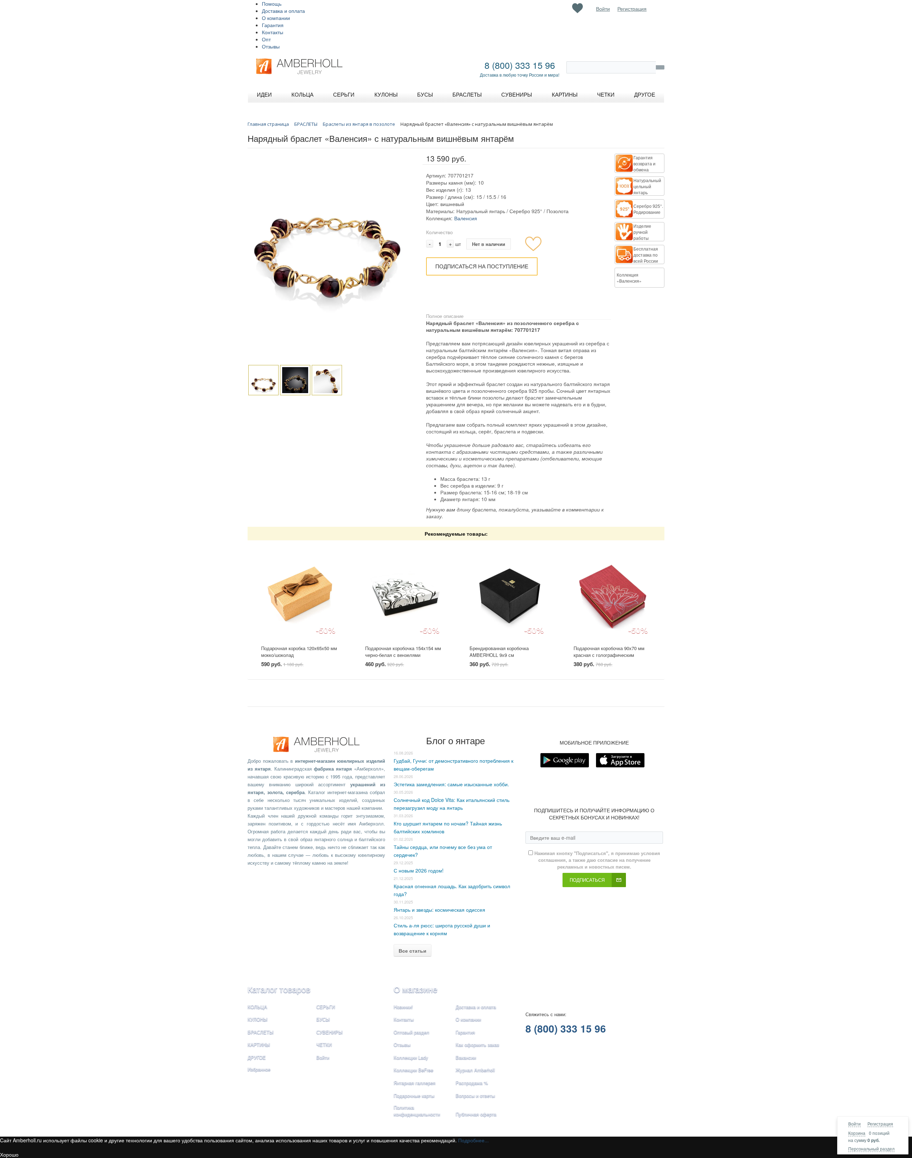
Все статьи (412, 950)
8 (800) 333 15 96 (519, 64)
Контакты (272, 32)
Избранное (259, 1069)
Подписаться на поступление (481, 266)
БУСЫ (323, 1019)
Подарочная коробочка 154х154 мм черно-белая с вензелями (403, 651)
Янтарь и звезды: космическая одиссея (439, 909)
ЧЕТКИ (324, 1044)
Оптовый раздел (411, 1032)
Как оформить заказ (477, 1044)
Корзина (856, 1133)
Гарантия (273, 25)
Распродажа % (472, 1082)
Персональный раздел (871, 1149)
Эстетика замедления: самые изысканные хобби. (451, 784)
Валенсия (465, 218)
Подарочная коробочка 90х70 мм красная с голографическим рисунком (609, 655)
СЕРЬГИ (325, 1006)
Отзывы (271, 46)
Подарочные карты (414, 1095)
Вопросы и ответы (475, 1095)
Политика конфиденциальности (417, 1110)
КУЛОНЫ (258, 1019)
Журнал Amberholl (475, 1069)
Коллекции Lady (411, 1057)
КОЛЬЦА (257, 1006)
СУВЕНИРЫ (329, 1032)
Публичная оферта (476, 1114)
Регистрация (880, 1124)
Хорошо (9, 1154)
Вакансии (466, 1057)
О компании (276, 17)
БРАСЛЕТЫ (261, 1032)
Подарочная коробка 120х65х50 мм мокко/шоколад (299, 651)
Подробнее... (473, 1140)
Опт (266, 39)
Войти (854, 1124)
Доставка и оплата (283, 10)
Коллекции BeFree (413, 1069)
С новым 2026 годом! (419, 870)
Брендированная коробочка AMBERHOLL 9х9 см (499, 651)
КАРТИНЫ (259, 1044)
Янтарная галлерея (414, 1082)
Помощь (271, 3)
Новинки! (403, 1006)
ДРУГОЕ (257, 1057)
